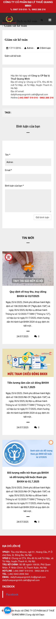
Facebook (12, 594)
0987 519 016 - (20, 9)
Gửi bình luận (42, 217)
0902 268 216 (38, 9)
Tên (7, 155)
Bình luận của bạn (14, 185)
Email (8, 170)
